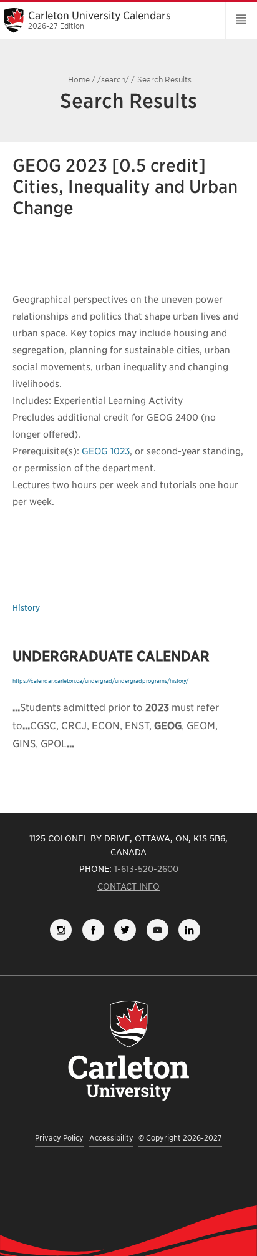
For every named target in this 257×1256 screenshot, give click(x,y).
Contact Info (128, 886)
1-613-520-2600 (146, 869)
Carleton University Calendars (99, 20)
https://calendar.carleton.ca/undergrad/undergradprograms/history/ (100, 680)
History (26, 607)
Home (79, 79)
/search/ (113, 79)
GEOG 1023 (106, 451)
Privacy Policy (59, 1137)
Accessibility (111, 1137)
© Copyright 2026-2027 (180, 1137)
